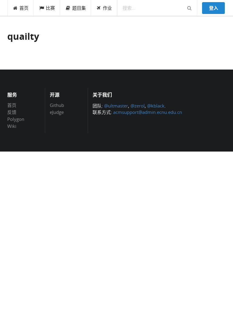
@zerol (137, 106)
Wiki (11, 126)
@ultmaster (116, 106)
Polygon (15, 119)
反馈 (11, 112)
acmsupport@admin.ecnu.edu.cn (147, 112)
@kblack (155, 106)
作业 (107, 8)
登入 (213, 8)
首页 (24, 8)
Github (57, 105)
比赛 (50, 8)
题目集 (79, 8)
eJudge (57, 112)
